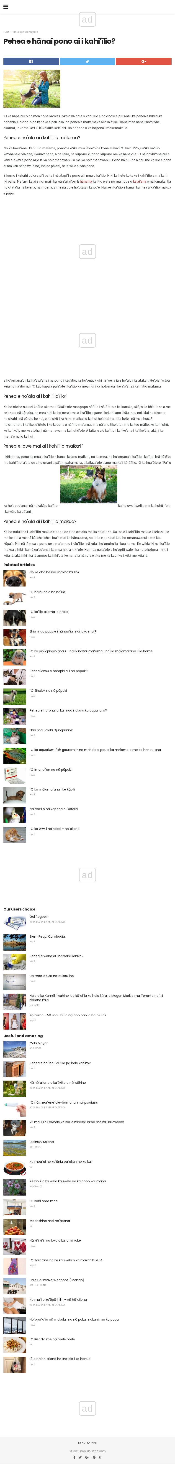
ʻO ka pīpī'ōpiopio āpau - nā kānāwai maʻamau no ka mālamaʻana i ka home (91, 651)
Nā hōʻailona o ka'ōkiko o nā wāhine (58, 1082)
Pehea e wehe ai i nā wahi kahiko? (56, 956)
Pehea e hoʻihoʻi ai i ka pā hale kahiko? (60, 1063)
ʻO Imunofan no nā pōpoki (51, 769)
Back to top (87, 1443)
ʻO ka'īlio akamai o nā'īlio (49, 612)
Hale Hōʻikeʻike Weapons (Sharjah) (57, 1280)
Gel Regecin (39, 916)
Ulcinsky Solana (42, 1142)
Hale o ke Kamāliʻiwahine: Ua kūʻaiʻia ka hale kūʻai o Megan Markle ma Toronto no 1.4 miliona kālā (96, 997)
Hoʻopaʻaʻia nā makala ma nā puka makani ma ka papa (74, 1319)
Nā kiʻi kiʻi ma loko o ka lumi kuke (55, 1240)
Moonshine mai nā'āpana (50, 1221)
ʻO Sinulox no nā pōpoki (48, 690)
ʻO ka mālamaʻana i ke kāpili (52, 789)
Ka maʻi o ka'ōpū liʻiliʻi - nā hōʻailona (58, 1299)
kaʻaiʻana (139, 181)
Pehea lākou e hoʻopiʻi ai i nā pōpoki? (59, 671)
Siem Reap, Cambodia (47, 936)
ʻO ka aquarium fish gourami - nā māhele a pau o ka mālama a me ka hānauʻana (95, 749)
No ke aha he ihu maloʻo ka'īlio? (55, 572)
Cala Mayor (39, 1043)
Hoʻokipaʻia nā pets (25, 32)
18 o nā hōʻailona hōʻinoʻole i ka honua (60, 1359)
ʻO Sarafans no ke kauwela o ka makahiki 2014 (66, 1260)
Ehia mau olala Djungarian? (51, 730)
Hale (6, 32)
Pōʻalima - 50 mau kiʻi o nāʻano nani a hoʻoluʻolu (68, 1015)
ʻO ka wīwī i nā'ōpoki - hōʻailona (55, 828)
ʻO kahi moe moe (44, 1201)
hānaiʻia (86, 181)
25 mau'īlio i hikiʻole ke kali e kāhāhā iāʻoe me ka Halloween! (77, 1122)
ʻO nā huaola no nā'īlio (47, 592)
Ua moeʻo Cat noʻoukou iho (52, 976)
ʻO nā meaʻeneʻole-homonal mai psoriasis (64, 1102)
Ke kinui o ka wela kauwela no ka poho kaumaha (68, 1181)
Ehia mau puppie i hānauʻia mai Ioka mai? (63, 631)
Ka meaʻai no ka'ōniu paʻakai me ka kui (61, 1161)
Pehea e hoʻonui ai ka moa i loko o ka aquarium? (68, 710)
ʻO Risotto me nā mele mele (52, 1339)
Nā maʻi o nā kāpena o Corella (54, 809)
